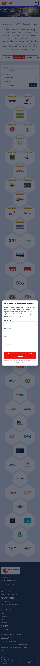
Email (5, 336)
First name (7, 320)
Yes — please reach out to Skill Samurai (20, 355)
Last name (7, 328)
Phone (9, 344)
